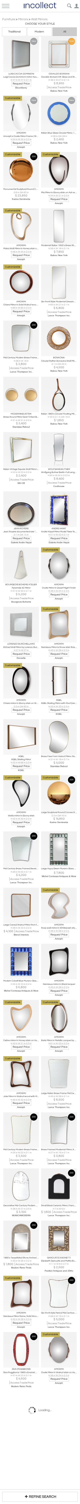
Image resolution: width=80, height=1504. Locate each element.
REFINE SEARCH (42, 1496)
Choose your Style (40, 23)
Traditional (14, 31)
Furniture (8, 19)
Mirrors (23, 19)
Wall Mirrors (39, 19)
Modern (39, 31)
